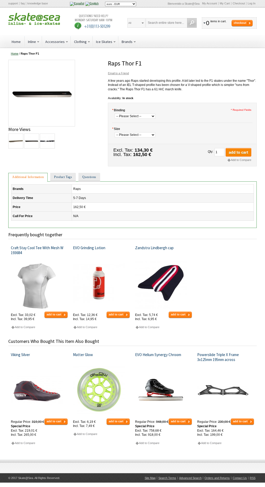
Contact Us (240, 477)
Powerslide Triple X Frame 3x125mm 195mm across (218, 357)
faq (23, 3)
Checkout (239, 3)
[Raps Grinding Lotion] (101, 283)
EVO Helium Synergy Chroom (158, 354)
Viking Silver (20, 354)
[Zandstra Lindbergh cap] (163, 283)
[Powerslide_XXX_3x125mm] (225, 390)
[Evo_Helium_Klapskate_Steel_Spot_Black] (163, 390)
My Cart (225, 3)
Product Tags (63, 177)
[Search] (192, 23)
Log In (251, 3)
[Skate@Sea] (34, 19)
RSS (252, 477)
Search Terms (167, 477)
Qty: (210, 151)
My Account (209, 3)
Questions (89, 177)
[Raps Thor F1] (41, 62)
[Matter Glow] (101, 390)
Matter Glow (83, 354)
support (13, 3)
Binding (118, 110)
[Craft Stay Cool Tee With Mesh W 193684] (39, 283)
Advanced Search (190, 477)
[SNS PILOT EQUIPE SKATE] (47, 141)
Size (116, 129)
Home (16, 41)
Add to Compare (241, 159)
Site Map (150, 477)
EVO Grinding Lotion (89, 247)
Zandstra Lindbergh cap (154, 247)
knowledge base (37, 3)
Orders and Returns (217, 477)
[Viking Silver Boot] (39, 390)
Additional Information (28, 177)
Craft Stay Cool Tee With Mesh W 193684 (37, 250)
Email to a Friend (118, 73)
